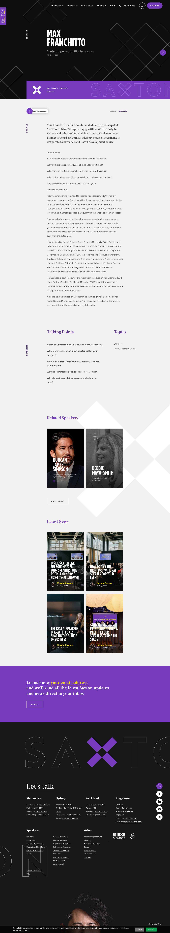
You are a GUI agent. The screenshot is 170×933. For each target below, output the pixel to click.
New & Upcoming (60, 836)
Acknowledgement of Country (93, 838)
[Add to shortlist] (30, 111)
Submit (35, 704)
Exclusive (57, 854)
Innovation (31, 840)
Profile (113, 111)
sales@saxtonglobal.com (131, 822)
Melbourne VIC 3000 (35, 808)
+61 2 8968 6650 (73, 815)
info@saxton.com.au (40, 815)
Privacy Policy (90, 850)
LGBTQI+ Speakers (60, 857)
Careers (87, 847)
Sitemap (87, 857)
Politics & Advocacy (35, 850)
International (58, 864)
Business (50, 92)
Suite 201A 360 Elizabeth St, (38, 804)
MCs (28, 874)
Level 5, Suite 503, (63, 804)
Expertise (123, 111)
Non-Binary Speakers (61, 843)
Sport (29, 854)
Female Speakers (60, 840)
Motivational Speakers (36, 847)
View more (57, 501)
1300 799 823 (128, 6)
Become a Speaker (91, 843)
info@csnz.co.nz (98, 815)
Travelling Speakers (61, 850)
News (112, 6)
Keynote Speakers (57, 88)
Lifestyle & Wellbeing (35, 843)
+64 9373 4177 (101, 811)
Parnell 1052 (91, 808)
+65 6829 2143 (131, 818)
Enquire (154, 5)
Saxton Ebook (89, 854)
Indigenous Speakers (61, 847)
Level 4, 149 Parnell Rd (95, 804)
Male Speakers (59, 861)
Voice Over (87, 6)
